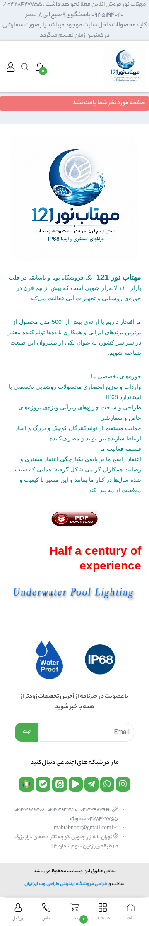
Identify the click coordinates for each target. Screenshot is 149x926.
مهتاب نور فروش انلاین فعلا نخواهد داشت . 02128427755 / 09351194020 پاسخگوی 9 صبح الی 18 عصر (74, 10)
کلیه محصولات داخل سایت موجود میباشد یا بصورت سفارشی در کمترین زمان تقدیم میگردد (74, 31)
